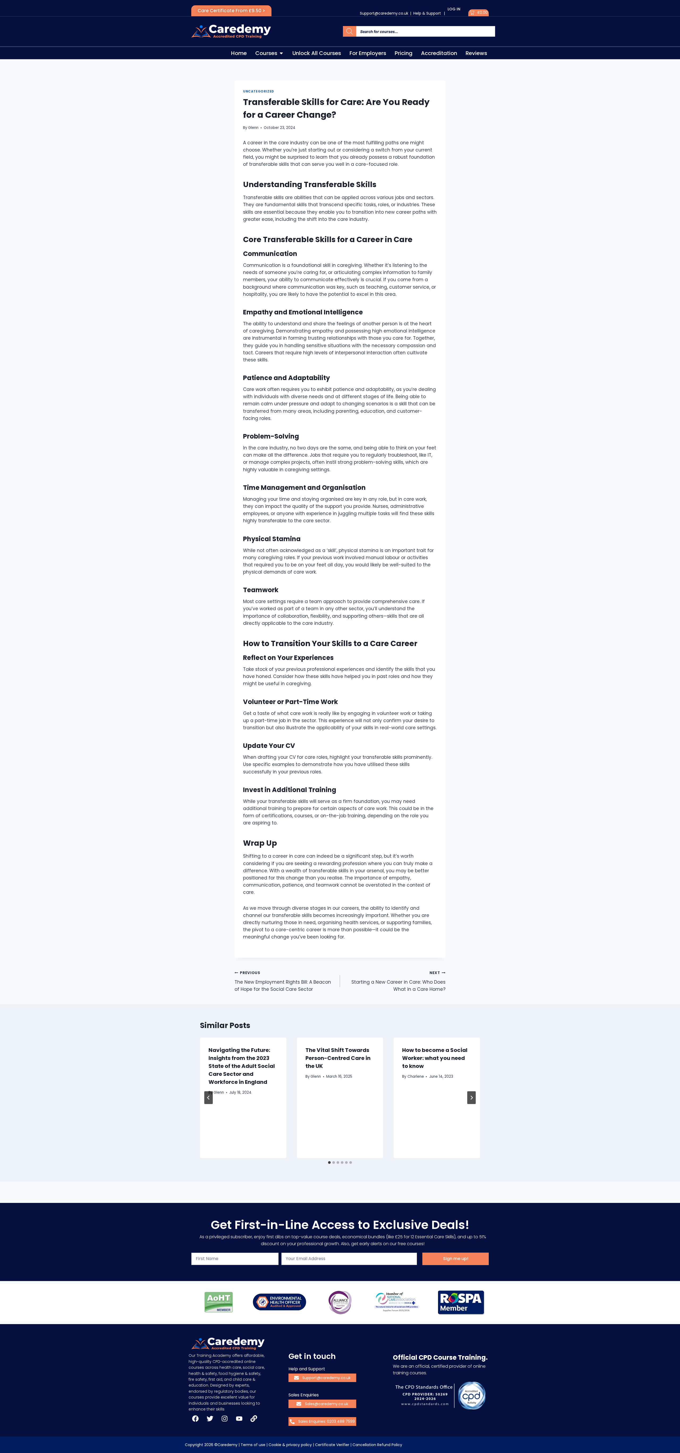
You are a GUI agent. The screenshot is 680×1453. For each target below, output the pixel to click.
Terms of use (253, 1444)
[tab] (329, 1162)
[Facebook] (195, 1418)
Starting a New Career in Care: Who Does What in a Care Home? (398, 981)
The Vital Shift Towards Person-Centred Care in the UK (338, 1058)
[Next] (471, 1097)
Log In (454, 9)
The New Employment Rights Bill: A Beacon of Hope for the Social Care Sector (283, 981)
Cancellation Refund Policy (377, 1444)
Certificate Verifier (332, 1444)
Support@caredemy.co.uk (384, 13)
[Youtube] (239, 1418)
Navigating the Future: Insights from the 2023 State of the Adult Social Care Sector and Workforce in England (242, 1066)
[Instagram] (224, 1418)
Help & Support (427, 13)
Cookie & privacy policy (290, 1444)
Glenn (253, 127)
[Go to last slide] (208, 1097)
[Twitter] (209, 1418)
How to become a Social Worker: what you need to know (435, 1058)
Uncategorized (258, 91)
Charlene (415, 1076)
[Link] (253, 1418)
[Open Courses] (281, 53)
